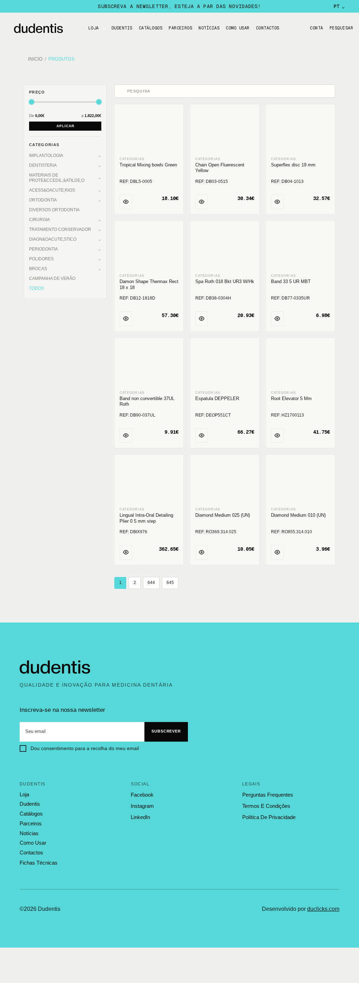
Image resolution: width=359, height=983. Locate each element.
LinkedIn (140, 817)
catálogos (31, 814)
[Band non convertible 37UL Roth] (149, 364)
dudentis (30, 804)
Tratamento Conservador (60, 229)
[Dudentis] (55, 667)
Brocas (38, 268)
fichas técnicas (38, 863)
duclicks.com (323, 909)
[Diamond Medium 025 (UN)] (224, 481)
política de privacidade (269, 817)
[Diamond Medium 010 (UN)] (300, 481)
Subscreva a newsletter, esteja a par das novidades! (179, 6)
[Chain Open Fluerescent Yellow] (224, 131)
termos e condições (266, 806)
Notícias (208, 28)
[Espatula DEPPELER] (224, 364)
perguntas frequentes (267, 795)
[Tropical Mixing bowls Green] (149, 131)
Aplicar (65, 126)
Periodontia (43, 249)
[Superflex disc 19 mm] (300, 131)
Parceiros (180, 28)
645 (170, 582)
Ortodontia (43, 200)
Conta (316, 28)
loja (24, 794)
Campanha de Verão (52, 278)
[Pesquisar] (121, 91)
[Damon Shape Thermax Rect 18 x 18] (149, 247)
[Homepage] (45, 28)
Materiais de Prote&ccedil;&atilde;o (56, 178)
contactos (31, 852)
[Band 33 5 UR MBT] (300, 247)
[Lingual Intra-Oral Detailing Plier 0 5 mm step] (149, 481)
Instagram (142, 806)
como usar (33, 843)
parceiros (31, 823)
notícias (29, 833)
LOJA (93, 28)
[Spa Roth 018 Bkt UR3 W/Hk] (224, 247)
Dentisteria (43, 165)
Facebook (142, 795)
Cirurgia (39, 219)
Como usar (237, 28)
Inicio (35, 59)
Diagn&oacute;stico (52, 239)
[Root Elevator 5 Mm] (300, 364)
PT (339, 6)
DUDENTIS (122, 28)
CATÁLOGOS (150, 28)
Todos (36, 288)
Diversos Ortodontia (54, 209)
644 (151, 582)
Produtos (61, 59)
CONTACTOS (267, 28)
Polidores (41, 258)
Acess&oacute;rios (52, 190)
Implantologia (46, 155)
